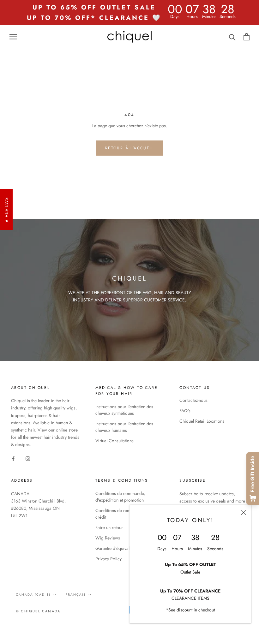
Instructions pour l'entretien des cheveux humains (124, 426)
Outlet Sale (190, 572)
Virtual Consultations (114, 441)
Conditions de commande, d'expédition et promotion (120, 496)
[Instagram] (28, 458)
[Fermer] (243, 512)
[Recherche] (232, 36)
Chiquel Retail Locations (201, 421)
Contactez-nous (193, 400)
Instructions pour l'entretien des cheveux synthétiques (124, 409)
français (76, 594)
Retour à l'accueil (129, 148)
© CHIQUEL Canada (38, 611)
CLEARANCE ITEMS (190, 598)
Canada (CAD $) (33, 594)
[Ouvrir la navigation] (13, 36)
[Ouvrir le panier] (247, 36)
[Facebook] (13, 458)
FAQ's (184, 411)
